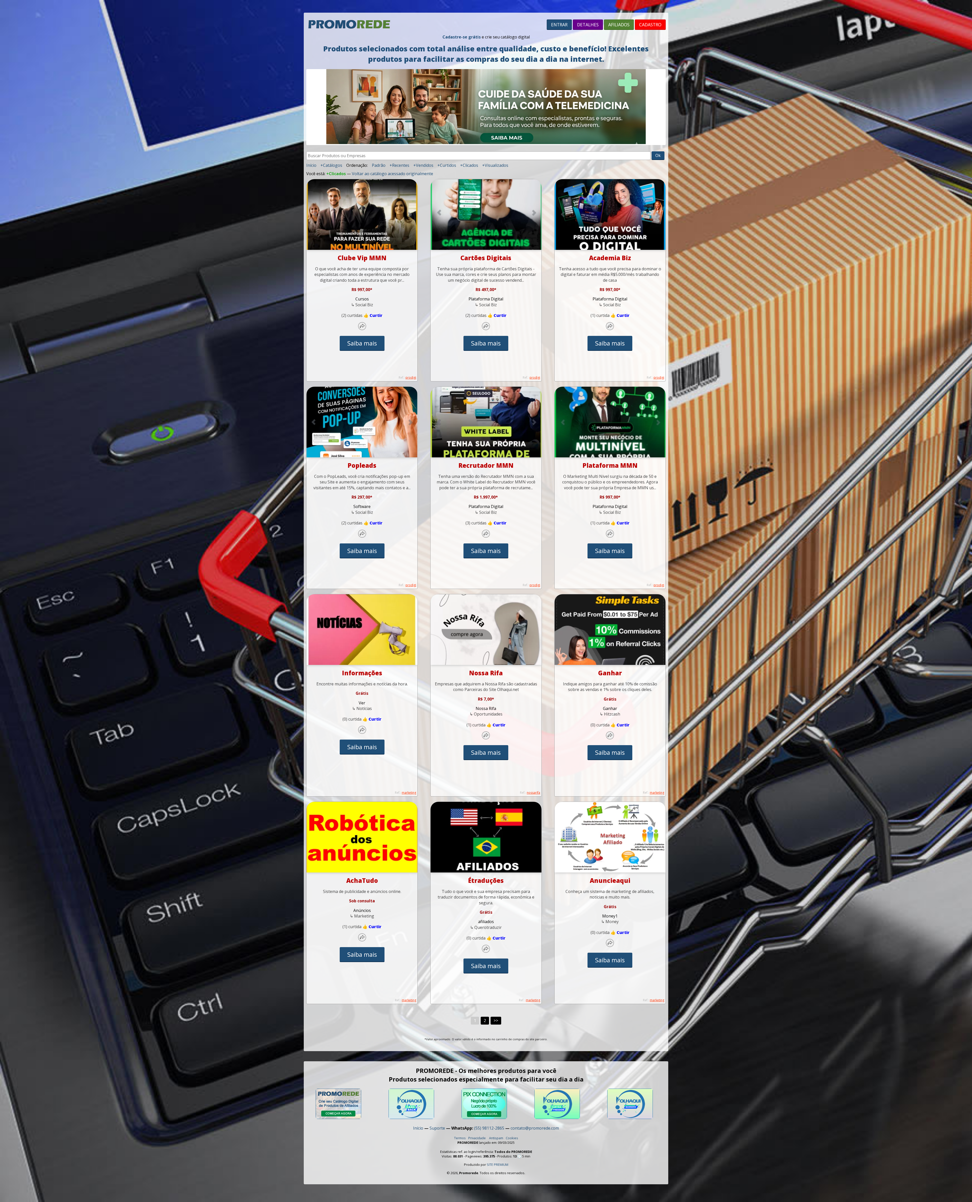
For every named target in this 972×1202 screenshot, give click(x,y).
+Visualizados (495, 165)
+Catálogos (331, 165)
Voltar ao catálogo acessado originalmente (392, 173)
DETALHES (588, 25)
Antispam (496, 1138)
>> (496, 1020)
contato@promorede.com (535, 1128)
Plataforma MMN (610, 465)
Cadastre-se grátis (461, 37)
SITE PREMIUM (497, 1164)
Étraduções (486, 880)
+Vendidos (423, 165)
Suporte (437, 1128)
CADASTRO (650, 25)
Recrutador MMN (486, 465)
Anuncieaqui (610, 880)
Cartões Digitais (485, 258)
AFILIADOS (619, 25)
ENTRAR (559, 25)
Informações (362, 673)
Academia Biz (610, 258)
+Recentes (399, 165)
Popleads (362, 465)
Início (311, 165)
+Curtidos (446, 165)
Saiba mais (362, 343)
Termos (460, 1138)
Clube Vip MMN (362, 258)
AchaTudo (362, 880)
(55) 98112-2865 (489, 1128)
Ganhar (610, 673)
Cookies (512, 1138)
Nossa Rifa (486, 673)
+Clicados (469, 165)
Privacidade (477, 1138)
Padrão (379, 165)
